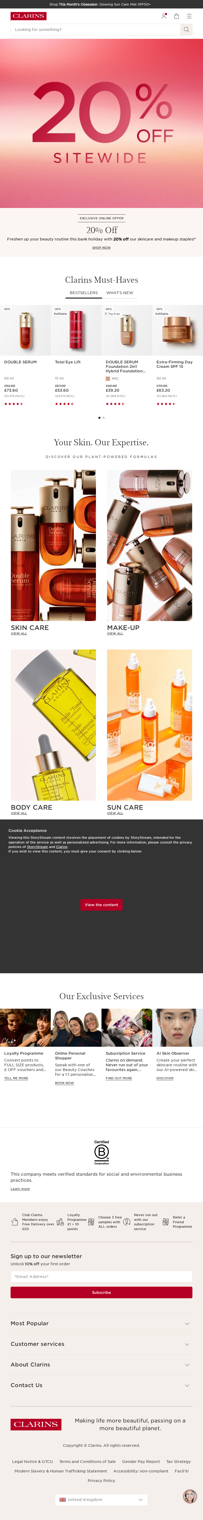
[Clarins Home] (29, 16)
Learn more (20, 1189)
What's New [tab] (119, 293)
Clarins (61, 847)
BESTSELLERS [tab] (84, 293)
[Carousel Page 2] (104, 418)
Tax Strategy (178, 1461)
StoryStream (37, 847)
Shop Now (101, 247)
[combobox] (101, 1500)
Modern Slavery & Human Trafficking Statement (61, 1471)
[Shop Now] (101, 123)
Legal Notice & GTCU (32, 1461)
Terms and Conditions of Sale (87, 1461)
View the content (101, 905)
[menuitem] (164, 16)
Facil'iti (182, 1471)
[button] (190, 1496)
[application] (25, 1050)
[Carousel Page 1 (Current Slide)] (99, 418)
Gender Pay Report (141, 1461)
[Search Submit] (186, 29)
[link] (53, 633)
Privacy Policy (101, 1481)
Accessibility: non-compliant (140, 1471)
